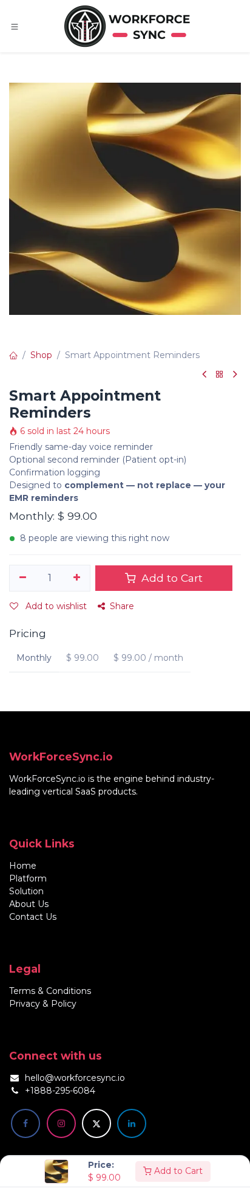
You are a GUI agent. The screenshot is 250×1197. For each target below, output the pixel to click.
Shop (41, 355)
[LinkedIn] (131, 1123)
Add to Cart (177, 1170)
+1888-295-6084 (60, 1090)
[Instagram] (61, 1123)
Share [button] (122, 606)
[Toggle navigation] (14, 26)
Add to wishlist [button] (55, 606)
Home (22, 865)
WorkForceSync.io (47, 778)
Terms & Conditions (50, 990)
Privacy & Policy (42, 1003)
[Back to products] (219, 374)
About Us (29, 904)
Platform (28, 878)
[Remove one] (23, 578)
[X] (96, 1123)
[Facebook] (25, 1123)
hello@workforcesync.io (75, 1077)
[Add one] (77, 578)
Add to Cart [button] (170, 577)
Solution (26, 891)
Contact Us (32, 916)
